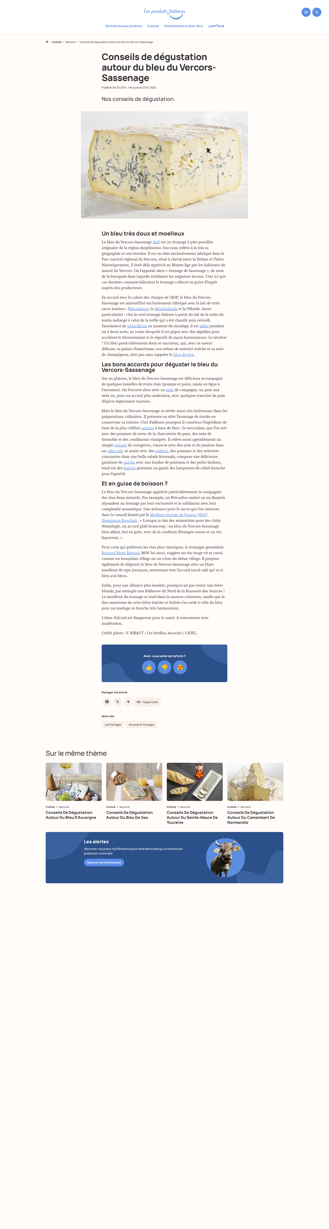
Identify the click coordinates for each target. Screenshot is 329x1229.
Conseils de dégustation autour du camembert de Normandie (251, 817)
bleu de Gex (183, 354)
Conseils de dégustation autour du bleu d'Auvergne (71, 815)
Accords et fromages (141, 724)
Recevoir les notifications (104, 862)
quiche (129, 462)
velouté (120, 445)
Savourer (70, 42)
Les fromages (113, 724)
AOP (156, 242)
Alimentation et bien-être (183, 26)
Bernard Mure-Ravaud (120, 553)
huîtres (130, 468)
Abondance (139, 309)
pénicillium (137, 326)
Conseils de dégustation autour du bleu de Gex (129, 815)
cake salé (114, 451)
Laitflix (216, 26)
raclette (147, 428)
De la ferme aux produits (124, 26)
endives (161, 451)
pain (170, 390)
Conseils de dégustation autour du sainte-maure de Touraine (192, 817)
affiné (204, 326)
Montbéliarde (166, 309)
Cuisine (153, 26)
